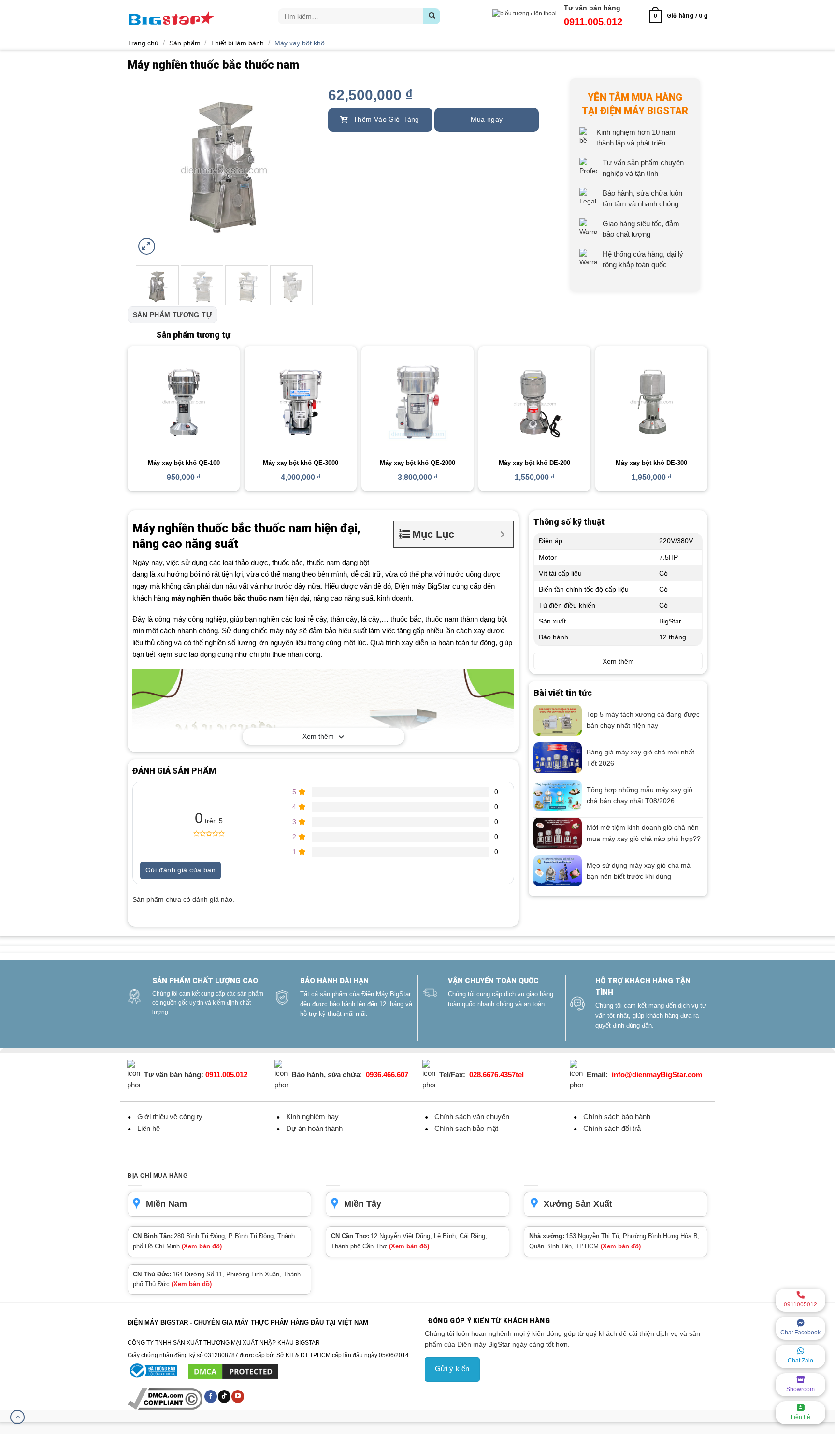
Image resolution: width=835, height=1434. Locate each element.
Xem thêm (318, 736)
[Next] (297, 168)
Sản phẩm (185, 43)
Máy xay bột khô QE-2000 (417, 462)
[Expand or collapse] (502, 534)
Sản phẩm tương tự (172, 315)
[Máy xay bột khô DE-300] (651, 402)
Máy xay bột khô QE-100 (184, 462)
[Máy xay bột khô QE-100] (184, 402)
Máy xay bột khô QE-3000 (300, 462)
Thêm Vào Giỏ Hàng (385, 119)
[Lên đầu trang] (17, 1417)
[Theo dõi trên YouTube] (237, 1396)
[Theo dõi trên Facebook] (210, 1396)
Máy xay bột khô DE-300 (651, 462)
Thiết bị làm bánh (237, 43)
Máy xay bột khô (299, 43)
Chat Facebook (800, 1332)
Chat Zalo (800, 1360)
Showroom (800, 1389)
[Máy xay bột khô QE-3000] (301, 402)
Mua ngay (487, 119)
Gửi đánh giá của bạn (180, 870)
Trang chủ (143, 43)
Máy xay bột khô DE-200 (534, 462)
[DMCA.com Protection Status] (233, 1370)
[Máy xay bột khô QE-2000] (417, 402)
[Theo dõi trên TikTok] (224, 1396)
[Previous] (150, 168)
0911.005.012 (593, 21)
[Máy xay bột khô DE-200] (534, 402)
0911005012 (800, 1304)
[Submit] (431, 16)
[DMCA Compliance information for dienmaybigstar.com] (166, 1398)
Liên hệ (800, 1417)
